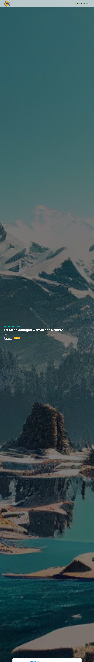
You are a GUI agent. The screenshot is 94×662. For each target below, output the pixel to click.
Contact (87, 3)
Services (83, 3)
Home (74, 3)
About (78, 3)
